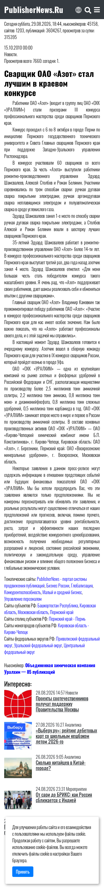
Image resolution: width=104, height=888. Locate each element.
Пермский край (61, 612)
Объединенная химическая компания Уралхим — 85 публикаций (49, 668)
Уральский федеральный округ (38, 645)
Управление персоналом (23, 599)
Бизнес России (57, 585)
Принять (23, 871)
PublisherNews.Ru (33, 9)
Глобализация (82, 585)
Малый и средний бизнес (62, 592)
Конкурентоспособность (22, 592)
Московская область (33, 612)
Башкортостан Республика (57, 605)
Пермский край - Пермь (67, 618)
